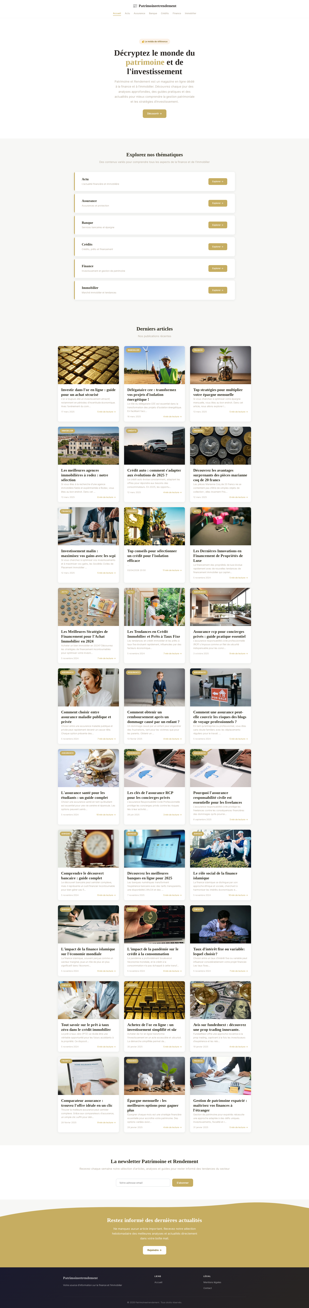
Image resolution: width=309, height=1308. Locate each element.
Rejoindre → (154, 1250)
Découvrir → (154, 113)
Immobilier (190, 13)
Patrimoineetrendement (154, 6)
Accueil (117, 13)
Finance (177, 13)
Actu (127, 13)
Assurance (139, 13)
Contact (207, 1288)
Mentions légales (212, 1282)
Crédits (165, 13)
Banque (153, 13)
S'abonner (183, 1182)
